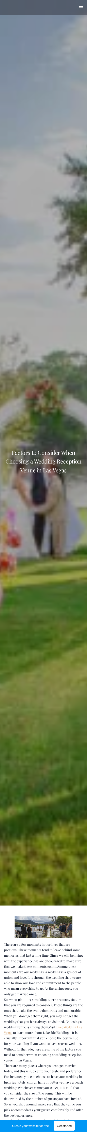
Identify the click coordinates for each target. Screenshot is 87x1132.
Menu (81, 7)
